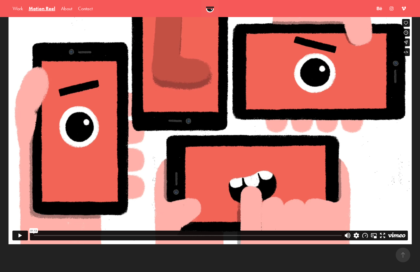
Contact (85, 8)
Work (18, 8)
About (66, 8)
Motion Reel (42, 8)
